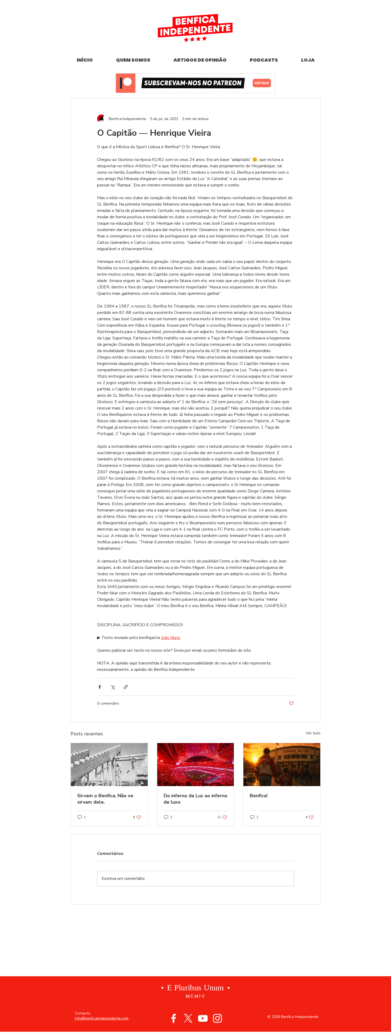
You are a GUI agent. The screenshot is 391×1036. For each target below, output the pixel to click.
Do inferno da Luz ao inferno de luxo (195, 798)
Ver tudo (313, 733)
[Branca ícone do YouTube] (203, 1018)
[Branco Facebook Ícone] (174, 1018)
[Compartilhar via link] (125, 686)
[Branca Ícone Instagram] (217, 1018)
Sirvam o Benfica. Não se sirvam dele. (105, 798)
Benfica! (259, 795)
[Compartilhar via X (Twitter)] (112, 686)
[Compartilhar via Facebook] (99, 686)
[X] (188, 1018)
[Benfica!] (281, 764)
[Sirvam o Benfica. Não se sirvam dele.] (109, 764)
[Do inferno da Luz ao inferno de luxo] (195, 764)
